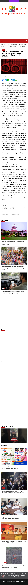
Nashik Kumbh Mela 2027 (14, 0)
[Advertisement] (14, 28)
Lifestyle (24, 573)
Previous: (13, 207)
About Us (17, 575)
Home (2, 573)
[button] (2, 40)
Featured (3, 575)
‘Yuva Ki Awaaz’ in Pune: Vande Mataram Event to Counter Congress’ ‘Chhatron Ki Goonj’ (12, 467)
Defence (11, 573)
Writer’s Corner (17, 573)
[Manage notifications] (3, 576)
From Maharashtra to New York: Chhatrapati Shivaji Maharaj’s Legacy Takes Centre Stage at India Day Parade (13, 268)
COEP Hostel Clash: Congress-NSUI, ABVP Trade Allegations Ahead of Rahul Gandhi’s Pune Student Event (13, 493)
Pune (3, 463)
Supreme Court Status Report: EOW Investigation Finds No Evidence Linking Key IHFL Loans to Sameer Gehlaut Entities (13, 243)
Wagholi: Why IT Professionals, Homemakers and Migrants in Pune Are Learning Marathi (12, 517)
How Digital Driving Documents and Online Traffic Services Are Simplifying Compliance (13, 292)
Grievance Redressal (14, 576)
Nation (3, 49)
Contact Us (23, 575)
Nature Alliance (10, 575)
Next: (11, 213)
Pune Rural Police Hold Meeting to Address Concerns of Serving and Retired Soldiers (14, 542)
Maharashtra (4, 562)
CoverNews (20, 581)
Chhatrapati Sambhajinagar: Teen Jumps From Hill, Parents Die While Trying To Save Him (13, 566)
